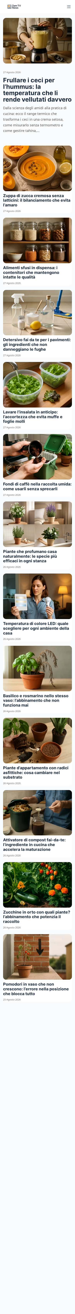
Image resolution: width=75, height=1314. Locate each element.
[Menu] (69, 6)
